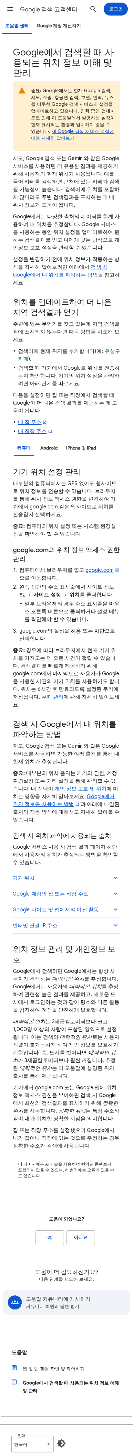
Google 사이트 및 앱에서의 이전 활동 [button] (56, 910)
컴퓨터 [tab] (24, 448)
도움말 (19, 1352)
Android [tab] (49, 448)
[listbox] (32, 1444)
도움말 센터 (17, 25)
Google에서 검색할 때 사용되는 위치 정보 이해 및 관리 (71, 1387)
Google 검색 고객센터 (48, 9)
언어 (22, 1435)
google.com (100, 570)
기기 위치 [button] (24, 878)
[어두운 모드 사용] (61, 1443)
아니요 (80, 1237)
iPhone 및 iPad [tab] (81, 448)
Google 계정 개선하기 (59, 25)
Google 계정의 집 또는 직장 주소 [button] (50, 894)
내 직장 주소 (32, 431)
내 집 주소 (29, 422)
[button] (10, 9)
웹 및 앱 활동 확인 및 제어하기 (54, 1369)
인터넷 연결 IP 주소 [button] (35, 925)
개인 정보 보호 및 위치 (81, 789)
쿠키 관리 (53, 697)
